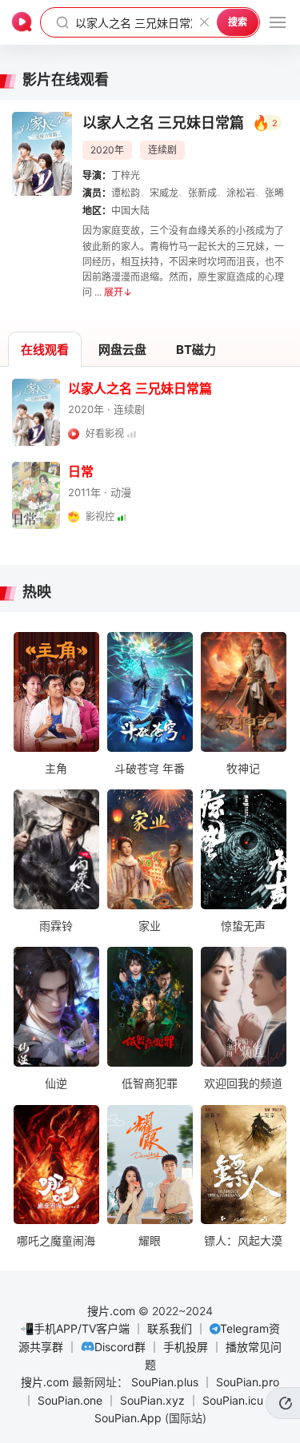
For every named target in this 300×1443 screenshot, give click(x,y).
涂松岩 (240, 193)
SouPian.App (128, 1418)
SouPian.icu (232, 1400)
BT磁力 (196, 349)
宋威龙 (164, 193)
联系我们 (169, 1328)
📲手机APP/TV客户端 (75, 1328)
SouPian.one (70, 1400)
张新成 (202, 193)
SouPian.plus (164, 1382)
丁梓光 (125, 175)
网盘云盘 (122, 349)
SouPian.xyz (152, 1400)
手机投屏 (185, 1347)
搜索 (237, 22)
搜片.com (111, 1311)
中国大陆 (130, 211)
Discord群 (120, 1347)
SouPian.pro (247, 1382)
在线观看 (45, 349)
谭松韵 (125, 193)
